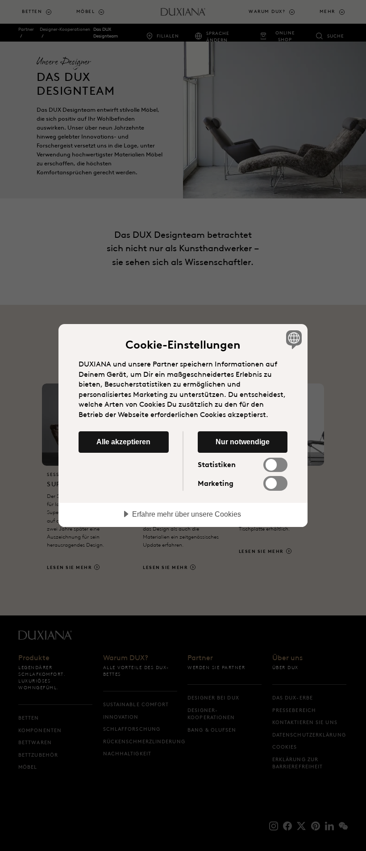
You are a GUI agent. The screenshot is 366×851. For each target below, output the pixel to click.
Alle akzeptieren (123, 442)
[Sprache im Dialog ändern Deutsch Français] (293, 339)
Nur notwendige (243, 442)
